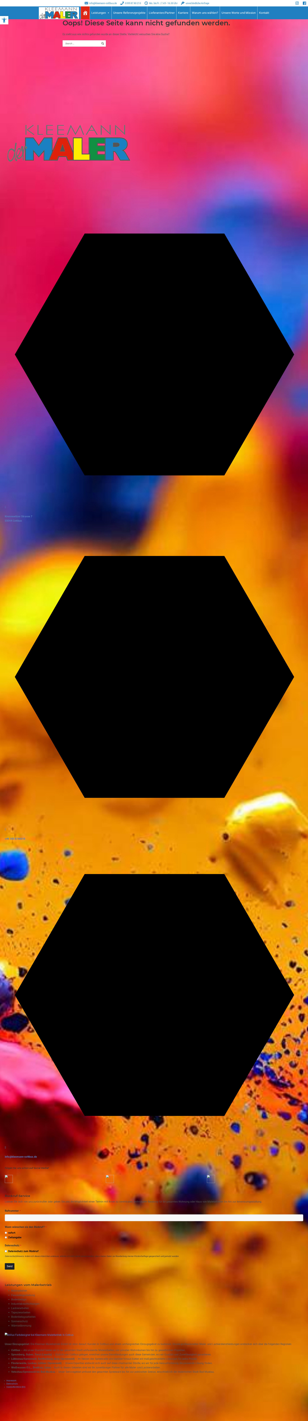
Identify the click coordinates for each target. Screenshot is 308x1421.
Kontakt (264, 12)
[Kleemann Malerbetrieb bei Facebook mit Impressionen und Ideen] (9, 1182)
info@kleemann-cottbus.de (103, 3)
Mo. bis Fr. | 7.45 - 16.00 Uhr (163, 3)
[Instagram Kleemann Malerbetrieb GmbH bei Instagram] (110, 1182)
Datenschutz (13, 1245)
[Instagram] (297, 3)
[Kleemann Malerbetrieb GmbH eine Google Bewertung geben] (211, 1182)
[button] (4, 20)
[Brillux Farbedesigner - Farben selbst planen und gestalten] (39, 1377)
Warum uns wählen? (205, 12)
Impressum (11, 1380)
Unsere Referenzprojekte (129, 12)
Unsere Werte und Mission (239, 12)
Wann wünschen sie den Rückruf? (25, 1227)
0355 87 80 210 (133, 3)
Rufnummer (13, 1210)
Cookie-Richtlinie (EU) (16, 1387)
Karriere (183, 12)
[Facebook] (304, 3)
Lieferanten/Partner (162, 12)
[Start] (85, 12)
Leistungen (98, 12)
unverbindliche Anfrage (197, 3)
